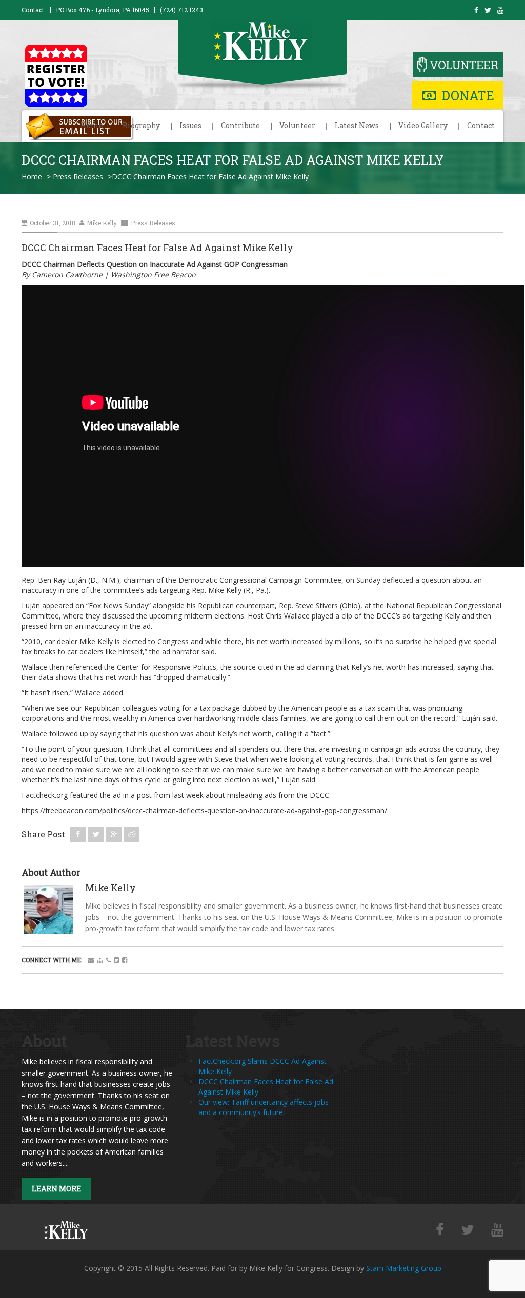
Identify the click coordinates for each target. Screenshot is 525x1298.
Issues (190, 125)
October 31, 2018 (52, 223)
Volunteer (297, 125)
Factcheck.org (45, 795)
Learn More (56, 1188)
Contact (481, 125)
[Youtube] (497, 1230)
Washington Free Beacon (153, 274)
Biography (141, 125)
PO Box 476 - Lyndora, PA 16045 (102, 10)
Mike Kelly (102, 223)
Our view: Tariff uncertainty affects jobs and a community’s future (263, 1107)
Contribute (240, 125)
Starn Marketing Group (403, 1268)
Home (91, 125)
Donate (467, 95)
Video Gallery (423, 125)
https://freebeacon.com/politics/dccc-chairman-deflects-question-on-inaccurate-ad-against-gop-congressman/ (204, 810)
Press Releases (78, 176)
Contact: (33, 10)
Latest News (357, 125)
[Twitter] (467, 1230)
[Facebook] (440, 1230)
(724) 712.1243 (181, 10)
